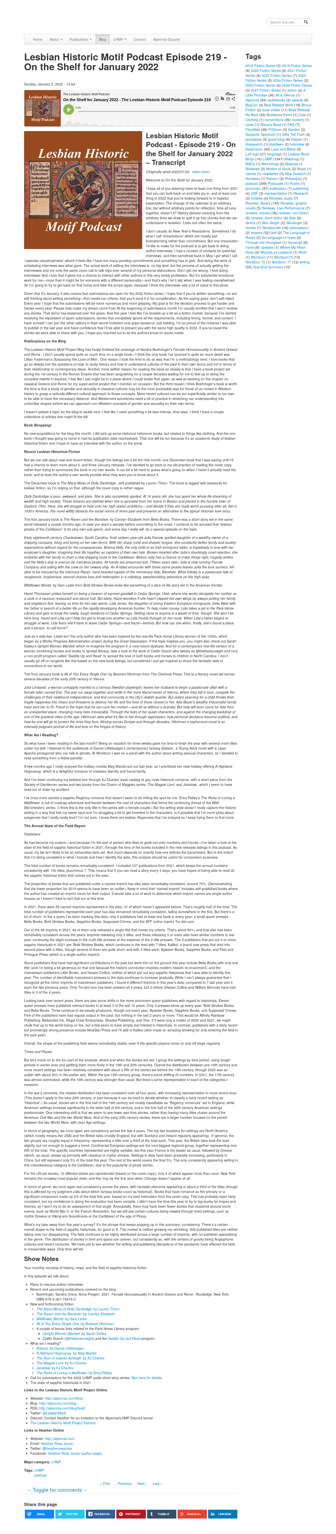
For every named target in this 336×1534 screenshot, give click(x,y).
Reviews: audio (281, 198)
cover (249, 124)
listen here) (201, 171)
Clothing (251, 119)
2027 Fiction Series (266, 90)
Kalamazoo (254, 149)
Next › (142, 1483)
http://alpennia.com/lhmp (64, 1398)
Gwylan (297, 139)
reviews (257, 198)
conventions (274, 119)
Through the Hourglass (263, 242)
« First (105, 1483)
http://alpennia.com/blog (57, 1403)
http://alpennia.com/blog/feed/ (62, 1408)
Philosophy (293, 178)
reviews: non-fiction (294, 212)
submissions (298, 227)
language (274, 153)
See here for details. (147, 1377)
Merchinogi (270, 163)
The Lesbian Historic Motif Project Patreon (63, 1422)
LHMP (118, 39)
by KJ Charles (70, 1358)
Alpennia (49, 16)
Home (37, 39)
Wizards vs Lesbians (276, 252)
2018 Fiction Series (260, 65)
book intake (271, 109)
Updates (267, 247)
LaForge (252, 153)
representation (275, 193)
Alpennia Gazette (166, 39)
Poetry (295, 183)
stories (250, 227)
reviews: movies (257, 212)
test (273, 232)
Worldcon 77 (281, 262)
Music (301, 168)
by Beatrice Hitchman (75, 1323)
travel (249, 247)
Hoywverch (254, 144)
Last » (157, 1483)
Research (300, 193)
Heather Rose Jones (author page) (75, 1453)
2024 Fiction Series (288, 80)
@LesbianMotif (54, 1413)
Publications (79, 39)
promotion (253, 188)
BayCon (251, 104)
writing (305, 262)
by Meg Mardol (66, 1353)
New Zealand (295, 173)
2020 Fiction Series (266, 70)
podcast (40, 1475)
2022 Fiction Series (277, 75)
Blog (102, 39)
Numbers (252, 178)
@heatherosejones (57, 1448)
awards (297, 99)
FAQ (291, 124)
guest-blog (276, 139)
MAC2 (250, 163)
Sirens (250, 222)
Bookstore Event (279, 114)
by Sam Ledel (61, 1318)
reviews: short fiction (267, 217)
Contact (140, 39)
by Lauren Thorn (78, 1308)
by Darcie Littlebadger (60, 1348)
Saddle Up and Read (124, 1338)
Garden (294, 129)
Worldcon (258, 257)
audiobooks (276, 99)
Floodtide (252, 129)
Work (303, 252)
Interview (297, 144)
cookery (298, 119)
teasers (256, 232)
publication (278, 188)
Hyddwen (276, 144)
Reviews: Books (257, 203)
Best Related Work (278, 104)
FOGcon (275, 129)
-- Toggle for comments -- (57, 1489)
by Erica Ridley (74, 1372)
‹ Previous (124, 1483)
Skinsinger (294, 222)
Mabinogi (292, 158)
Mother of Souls (278, 168)
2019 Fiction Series (297, 65)
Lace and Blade (283, 149)
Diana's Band (270, 124)
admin (292, 90)
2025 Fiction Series (260, 85)
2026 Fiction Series (297, 85)
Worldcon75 (283, 257)
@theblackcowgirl (79, 1338)
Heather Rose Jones (57, 1443)
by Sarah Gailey (74, 1333)
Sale (292, 217)
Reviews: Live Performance (283, 207)
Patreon (272, 178)
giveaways (253, 139)
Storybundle (271, 227)
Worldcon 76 (255, 262)
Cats (302, 114)
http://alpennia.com (60, 1438)
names (250, 173)
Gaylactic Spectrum (260, 134)
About (55, 39)
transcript (295, 242)
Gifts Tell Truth (293, 134)
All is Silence (285, 95)
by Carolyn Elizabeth (75, 1313)
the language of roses (279, 237)
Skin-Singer (271, 222)
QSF (254, 193)
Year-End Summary (268, 266)
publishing (300, 188)
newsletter (270, 173)
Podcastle (275, 183)
